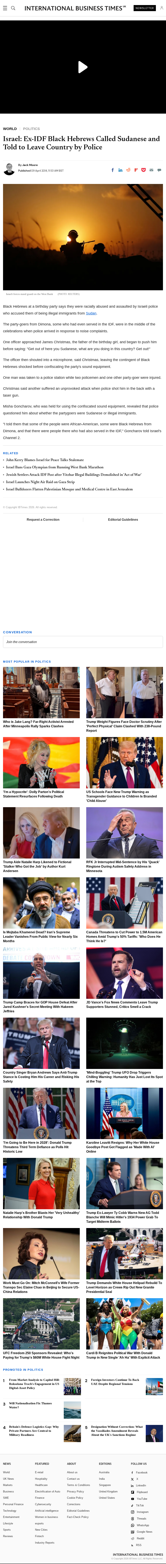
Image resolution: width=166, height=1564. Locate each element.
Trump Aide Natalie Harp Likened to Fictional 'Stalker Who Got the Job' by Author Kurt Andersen (37, 866)
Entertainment (11, 1517)
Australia (104, 1472)
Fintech (39, 1536)
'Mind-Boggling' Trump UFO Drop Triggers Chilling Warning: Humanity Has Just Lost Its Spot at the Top (124, 1077)
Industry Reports (44, 1542)
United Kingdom (108, 1491)
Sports (7, 1529)
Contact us (73, 1478)
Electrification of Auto (47, 1491)
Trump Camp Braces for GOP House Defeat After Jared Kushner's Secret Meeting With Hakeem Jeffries (40, 1007)
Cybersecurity (43, 1504)
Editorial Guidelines (123, 519)
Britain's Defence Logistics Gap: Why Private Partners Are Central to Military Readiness (34, 1430)
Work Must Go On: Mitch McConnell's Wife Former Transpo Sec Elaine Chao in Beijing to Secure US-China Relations (41, 1287)
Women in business (46, 1517)
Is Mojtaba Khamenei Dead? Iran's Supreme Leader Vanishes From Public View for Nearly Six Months (40, 936)
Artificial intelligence (47, 1510)
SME (6, 1497)
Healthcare (41, 1485)
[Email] (151, 170)
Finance (39, 1497)
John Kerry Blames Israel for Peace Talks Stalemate (45, 460)
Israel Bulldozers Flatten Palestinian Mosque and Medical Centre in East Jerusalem (69, 489)
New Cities (41, 1529)
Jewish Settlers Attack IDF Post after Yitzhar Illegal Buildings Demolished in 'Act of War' (74, 475)
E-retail (39, 1472)
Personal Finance (13, 1504)
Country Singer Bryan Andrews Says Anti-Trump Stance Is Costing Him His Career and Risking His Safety (41, 1077)
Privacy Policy (75, 1491)
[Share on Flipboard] (136, 170)
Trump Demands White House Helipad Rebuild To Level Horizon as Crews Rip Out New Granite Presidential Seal (124, 1287)
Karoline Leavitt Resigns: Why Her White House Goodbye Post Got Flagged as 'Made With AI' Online (122, 1147)
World (6, 1472)
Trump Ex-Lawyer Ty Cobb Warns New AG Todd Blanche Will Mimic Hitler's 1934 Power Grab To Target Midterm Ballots (122, 1217)
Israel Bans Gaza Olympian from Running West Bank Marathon (54, 467)
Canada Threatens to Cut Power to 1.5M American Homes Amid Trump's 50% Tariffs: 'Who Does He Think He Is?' (124, 936)
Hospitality (41, 1478)
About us (72, 1472)
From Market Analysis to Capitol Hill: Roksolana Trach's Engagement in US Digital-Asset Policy (34, 1384)
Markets (8, 1485)
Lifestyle (8, 1523)
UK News (8, 1478)
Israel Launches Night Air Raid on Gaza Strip (40, 482)
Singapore (105, 1485)
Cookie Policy (75, 1497)
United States (107, 1497)
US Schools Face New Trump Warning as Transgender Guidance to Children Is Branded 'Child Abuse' (121, 796)
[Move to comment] (159, 170)
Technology (9, 1510)
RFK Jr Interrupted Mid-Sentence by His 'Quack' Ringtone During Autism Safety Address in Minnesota (123, 866)
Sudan (91, 313)
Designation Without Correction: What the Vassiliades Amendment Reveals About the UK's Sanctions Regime (117, 1430)
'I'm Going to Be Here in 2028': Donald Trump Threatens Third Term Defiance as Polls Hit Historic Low (37, 1147)
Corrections (73, 1504)
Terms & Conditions (78, 1485)
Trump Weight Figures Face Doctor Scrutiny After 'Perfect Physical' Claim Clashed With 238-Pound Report (124, 726)
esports (39, 1523)
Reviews (8, 1536)
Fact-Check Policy (78, 1517)
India (102, 1478)
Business (8, 1491)
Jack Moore (30, 165)
